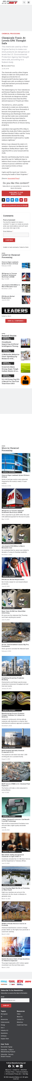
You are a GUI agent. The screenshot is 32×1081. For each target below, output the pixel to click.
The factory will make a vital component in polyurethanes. (15, 789)
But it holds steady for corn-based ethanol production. (15, 583)
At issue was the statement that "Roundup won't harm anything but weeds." (14, 616)
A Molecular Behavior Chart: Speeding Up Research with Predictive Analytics (10, 356)
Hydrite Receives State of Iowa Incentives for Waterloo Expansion (16, 959)
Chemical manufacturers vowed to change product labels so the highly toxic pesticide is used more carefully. (16, 929)
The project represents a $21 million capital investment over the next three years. (15, 964)
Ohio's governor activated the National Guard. (15, 649)
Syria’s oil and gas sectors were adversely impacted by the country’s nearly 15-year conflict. (15, 481)
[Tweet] (16, 200)
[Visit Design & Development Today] (4, 981)
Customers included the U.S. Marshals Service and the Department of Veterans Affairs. (16, 860)
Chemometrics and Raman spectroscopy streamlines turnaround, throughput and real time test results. (15, 684)
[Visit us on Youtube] (17, 1066)
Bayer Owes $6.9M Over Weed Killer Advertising (14, 612)
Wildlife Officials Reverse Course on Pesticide (14, 924)
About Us (8, 1070)
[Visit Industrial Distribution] (4, 984)
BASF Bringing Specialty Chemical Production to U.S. (13, 751)
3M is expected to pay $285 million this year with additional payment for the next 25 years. (16, 516)
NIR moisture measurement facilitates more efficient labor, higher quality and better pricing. (15, 825)
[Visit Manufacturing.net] (12, 984)
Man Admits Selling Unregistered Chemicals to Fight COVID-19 (13, 855)
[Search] (24, 2)
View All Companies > (16, 321)
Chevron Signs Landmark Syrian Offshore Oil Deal (10, 263)
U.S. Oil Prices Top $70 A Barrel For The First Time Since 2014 (10, 381)
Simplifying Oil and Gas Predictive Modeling (13, 679)
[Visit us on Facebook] (9, 1066)
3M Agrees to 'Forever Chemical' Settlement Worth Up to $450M (9, 275)
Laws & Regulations (9, 543)
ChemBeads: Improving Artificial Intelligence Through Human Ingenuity (10, 344)
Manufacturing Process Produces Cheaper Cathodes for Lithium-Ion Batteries (13, 715)
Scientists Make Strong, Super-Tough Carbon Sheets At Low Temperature (10, 369)
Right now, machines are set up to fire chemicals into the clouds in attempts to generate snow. (14, 894)
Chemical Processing (11, 33)
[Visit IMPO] (28, 981)
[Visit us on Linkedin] (21, 1066)
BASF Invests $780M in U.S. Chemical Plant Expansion (16, 784)
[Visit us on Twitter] (13, 1066)
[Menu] (28, 2)
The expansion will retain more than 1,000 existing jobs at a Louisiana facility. (14, 755)
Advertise (24, 1070)
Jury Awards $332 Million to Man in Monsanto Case (11, 285)
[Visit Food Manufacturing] (12, 981)
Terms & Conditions (22, 1072)
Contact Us (16, 1070)
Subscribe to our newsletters (16, 193)
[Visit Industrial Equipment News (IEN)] (20, 981)
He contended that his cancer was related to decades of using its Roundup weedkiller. (15, 551)
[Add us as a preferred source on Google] (25, 200)
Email (2, 997)
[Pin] (21, 200)
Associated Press (13, 178)
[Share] (8, 200)
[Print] (3, 200)
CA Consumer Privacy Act (13, 1074)
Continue (9, 240)
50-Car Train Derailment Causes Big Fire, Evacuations (15, 645)
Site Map (25, 1074)
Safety (5, 641)
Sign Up (6, 1005)
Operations (6, 780)
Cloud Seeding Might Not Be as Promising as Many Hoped (15, 889)
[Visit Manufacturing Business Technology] (20, 984)
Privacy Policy (10, 1072)
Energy (5, 675)
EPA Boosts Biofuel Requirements (8, 297)
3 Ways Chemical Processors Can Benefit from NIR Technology (15, 820)
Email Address (8, 231)
